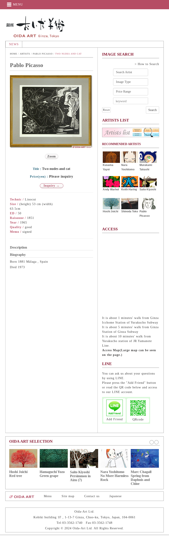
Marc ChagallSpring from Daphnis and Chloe (141, 478)
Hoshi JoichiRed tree (18, 474)
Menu (48, 496)
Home (13, 54)
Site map (68, 496)
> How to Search (147, 64)
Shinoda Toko (129, 211)
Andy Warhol (111, 189)
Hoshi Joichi (110, 211)
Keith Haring (129, 189)
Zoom (51, 156)
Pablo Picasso (43, 54)
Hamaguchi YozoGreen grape (52, 474)
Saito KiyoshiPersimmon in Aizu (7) (80, 476)
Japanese (115, 496)
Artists (25, 54)
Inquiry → (52, 185)
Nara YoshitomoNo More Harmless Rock (114, 476)
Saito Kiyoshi (148, 189)
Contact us (91, 496)
